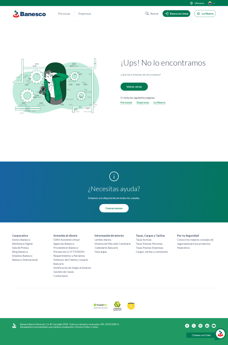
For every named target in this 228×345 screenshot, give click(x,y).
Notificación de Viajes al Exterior (72, 267)
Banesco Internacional (25, 259)
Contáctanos (60, 275)
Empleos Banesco (22, 255)
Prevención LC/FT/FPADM (68, 251)
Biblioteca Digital (22, 243)
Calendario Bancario (106, 247)
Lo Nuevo (159, 102)
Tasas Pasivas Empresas (149, 247)
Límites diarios (103, 239)
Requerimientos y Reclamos (69, 255)
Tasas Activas (144, 239)
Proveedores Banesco (65, 247)
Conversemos (114, 208)
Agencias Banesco (63, 243)
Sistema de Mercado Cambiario (113, 243)
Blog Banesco (20, 251)
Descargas (101, 251)
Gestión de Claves (63, 271)
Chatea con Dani (201, 335)
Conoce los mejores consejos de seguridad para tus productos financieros (195, 243)
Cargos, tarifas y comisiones (152, 251)
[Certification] (131, 308)
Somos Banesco (21, 239)
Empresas (84, 13)
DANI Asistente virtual (66, 239)
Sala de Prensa (20, 247)
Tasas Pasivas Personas (149, 243)
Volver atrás (134, 86)
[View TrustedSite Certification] (100, 308)
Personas (64, 13)
